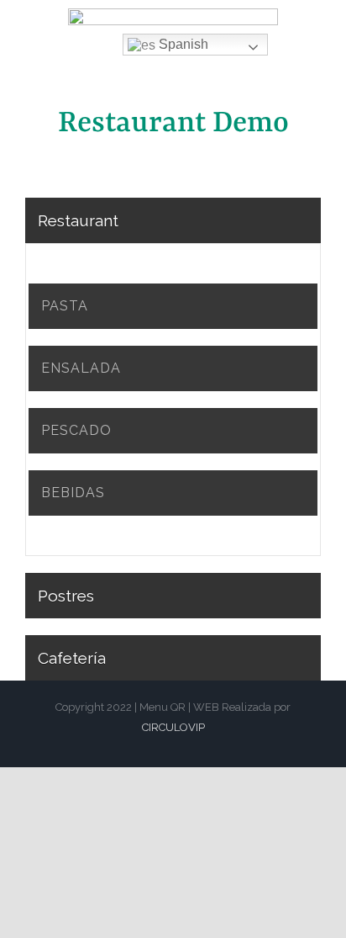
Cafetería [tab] (72, 658)
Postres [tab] (66, 595)
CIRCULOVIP (173, 727)
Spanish (181, 44)
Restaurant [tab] (78, 220)
